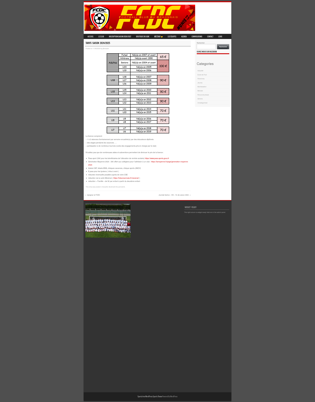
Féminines (201, 79)
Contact (210, 36)
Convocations (197, 36)
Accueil (91, 36)
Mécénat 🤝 (158, 36)
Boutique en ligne (142, 36)
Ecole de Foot (202, 75)
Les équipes (172, 36)
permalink (121, 187)
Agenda (184, 36)
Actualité (105, 187)
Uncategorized (202, 103)
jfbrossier (106, 48)
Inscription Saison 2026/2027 (120, 36)
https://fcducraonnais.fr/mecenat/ (126, 178)
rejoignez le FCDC (92, 195)
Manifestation (201, 87)
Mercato (200, 91)
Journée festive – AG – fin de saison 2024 (175, 195)
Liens (220, 36)
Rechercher (201, 43)
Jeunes (199, 83)
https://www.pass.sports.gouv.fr (157, 158)
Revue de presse (203, 95)
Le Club (101, 36)
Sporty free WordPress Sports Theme (150, 396)
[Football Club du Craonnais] (139, 30)
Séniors (200, 99)
